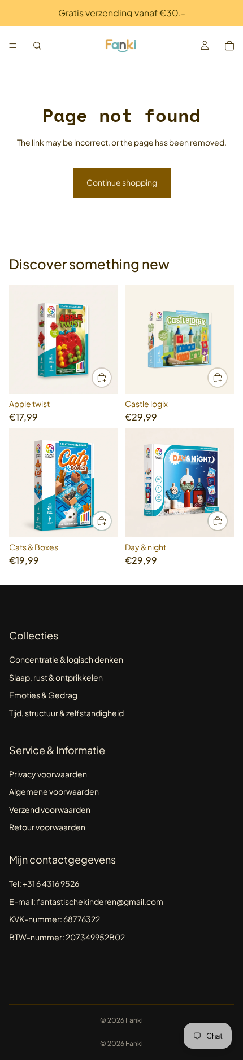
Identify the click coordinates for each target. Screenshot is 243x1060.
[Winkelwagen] (229, 45)
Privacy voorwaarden (48, 774)
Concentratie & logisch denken (66, 659)
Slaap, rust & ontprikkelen (56, 677)
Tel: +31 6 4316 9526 (44, 883)
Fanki (134, 1020)
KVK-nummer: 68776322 (54, 919)
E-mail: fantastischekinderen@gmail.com (86, 901)
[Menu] (13, 46)
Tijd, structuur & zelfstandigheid (66, 713)
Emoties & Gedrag (43, 695)
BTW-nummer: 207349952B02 (67, 937)
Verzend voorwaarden (49, 809)
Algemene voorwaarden (54, 791)
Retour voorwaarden (47, 827)
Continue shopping (121, 182)
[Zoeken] (37, 45)
